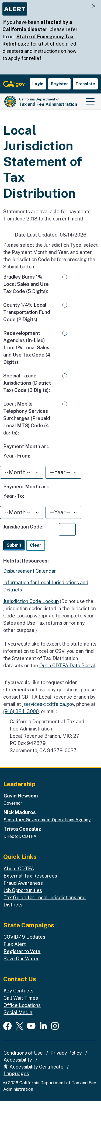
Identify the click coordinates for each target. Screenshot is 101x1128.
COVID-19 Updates (24, 937)
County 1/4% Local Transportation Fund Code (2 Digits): (26, 312)
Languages (16, 1073)
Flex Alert (15, 944)
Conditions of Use (23, 1053)
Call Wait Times (21, 998)
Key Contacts (18, 991)
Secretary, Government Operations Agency (47, 819)
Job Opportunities (23, 890)
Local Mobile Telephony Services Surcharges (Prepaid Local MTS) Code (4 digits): (26, 418)
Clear (35, 545)
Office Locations (22, 1005)
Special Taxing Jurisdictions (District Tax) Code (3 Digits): (27, 383)
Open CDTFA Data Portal (67, 665)
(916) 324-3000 (21, 711)
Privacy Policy (66, 1053)
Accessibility (18, 1060)
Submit (14, 545)
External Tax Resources (30, 876)
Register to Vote (22, 951)
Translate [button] (85, 83)
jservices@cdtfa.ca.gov (48, 704)
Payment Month (21, 446)
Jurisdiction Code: (23, 527)
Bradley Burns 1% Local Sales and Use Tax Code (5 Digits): (26, 284)
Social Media (18, 1012)
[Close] (94, 6)
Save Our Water (21, 958)
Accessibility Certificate (36, 1067)
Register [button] (59, 83)
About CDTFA (19, 868)
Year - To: (13, 496)
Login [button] (37, 83)
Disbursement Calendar (29, 571)
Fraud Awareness (23, 883)
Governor (13, 803)
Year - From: (16, 456)
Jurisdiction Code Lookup (31, 601)
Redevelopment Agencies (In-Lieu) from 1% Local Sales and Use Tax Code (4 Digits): (26, 347)
